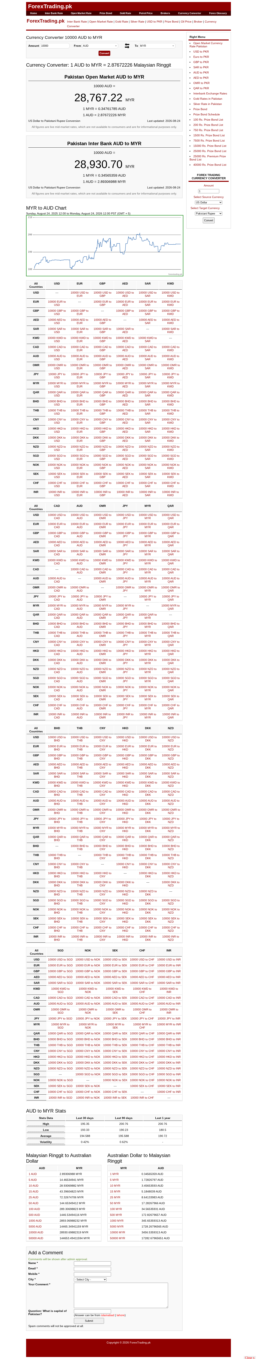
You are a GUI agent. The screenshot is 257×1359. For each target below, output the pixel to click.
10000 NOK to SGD (60, 1080)
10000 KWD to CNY (102, 784)
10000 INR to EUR (79, 493)
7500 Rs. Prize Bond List (209, 140)
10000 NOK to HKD (125, 911)
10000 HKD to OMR (102, 652)
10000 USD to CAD (57, 516)
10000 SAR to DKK (148, 775)
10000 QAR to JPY (125, 616)
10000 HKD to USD (57, 430)
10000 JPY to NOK (88, 1018)
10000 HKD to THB (80, 874)
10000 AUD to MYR (148, 580)
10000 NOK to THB (80, 911)
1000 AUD (35, 1220)
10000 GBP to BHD (57, 757)
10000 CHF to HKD (125, 929)
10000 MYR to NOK (88, 1026)
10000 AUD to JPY (125, 580)
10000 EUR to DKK (148, 748)
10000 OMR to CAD (57, 589)
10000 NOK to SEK (115, 1080)
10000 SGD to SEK (115, 1074)
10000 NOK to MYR (148, 688)
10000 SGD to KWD (170, 457)
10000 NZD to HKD (125, 893)
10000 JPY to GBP (102, 376)
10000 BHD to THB (80, 847)
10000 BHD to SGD (60, 1039)
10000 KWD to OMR (102, 562)
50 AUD (33, 1203)
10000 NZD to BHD (57, 893)
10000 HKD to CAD (57, 652)
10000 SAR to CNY (102, 775)
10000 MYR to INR (169, 1024)
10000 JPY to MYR (147, 598)
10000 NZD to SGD (60, 1068)
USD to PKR (154, 21)
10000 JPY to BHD (56, 820)
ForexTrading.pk (50, 6)
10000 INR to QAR (170, 716)
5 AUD (33, 1179)
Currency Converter (189, 13)
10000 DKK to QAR (170, 661)
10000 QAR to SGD (60, 1033)
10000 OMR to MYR (147, 589)
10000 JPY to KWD (170, 376)
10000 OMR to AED (125, 366)
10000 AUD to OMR (102, 580)
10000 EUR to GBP (102, 303)
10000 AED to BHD (57, 766)
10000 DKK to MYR (148, 661)
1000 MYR (116, 1220)
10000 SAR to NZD (170, 775)
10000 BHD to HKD (125, 847)
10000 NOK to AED (125, 466)
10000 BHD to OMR (102, 625)
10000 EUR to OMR (102, 525)
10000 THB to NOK (88, 1045)
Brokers (165, 13)
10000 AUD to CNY (102, 802)
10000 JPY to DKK (147, 820)
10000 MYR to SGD (60, 1026)
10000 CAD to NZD (171, 793)
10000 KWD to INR (169, 990)
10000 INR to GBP (102, 493)
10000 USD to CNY (102, 739)
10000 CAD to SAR (148, 348)
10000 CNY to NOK (87, 1051)
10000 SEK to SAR (147, 475)
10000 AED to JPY (125, 543)
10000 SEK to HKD (125, 920)
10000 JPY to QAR (170, 598)
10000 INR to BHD (57, 938)
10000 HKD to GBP (102, 430)
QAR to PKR (201, 88)
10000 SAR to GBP (102, 330)
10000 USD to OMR (102, 516)
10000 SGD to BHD (57, 902)
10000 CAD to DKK (148, 793)
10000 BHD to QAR (170, 625)
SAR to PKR (201, 67)
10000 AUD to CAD (57, 580)
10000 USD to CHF (142, 959)
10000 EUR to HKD (125, 748)
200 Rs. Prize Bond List (208, 124)
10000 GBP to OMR (102, 534)
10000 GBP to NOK (87, 971)
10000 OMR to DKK (148, 811)
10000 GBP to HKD (125, 757)
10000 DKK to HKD (125, 884)
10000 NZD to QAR (170, 670)
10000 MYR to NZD (171, 829)
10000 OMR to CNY (102, 811)
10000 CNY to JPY (125, 643)
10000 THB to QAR (170, 634)
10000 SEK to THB (79, 920)
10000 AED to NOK (88, 977)
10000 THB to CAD (57, 634)
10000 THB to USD (57, 412)
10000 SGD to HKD (125, 902)
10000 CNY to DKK (148, 865)
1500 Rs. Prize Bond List (209, 135)
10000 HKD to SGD (60, 1056)
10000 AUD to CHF (142, 1003)
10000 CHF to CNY (102, 929)
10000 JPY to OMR (102, 598)
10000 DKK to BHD (57, 884)
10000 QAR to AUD (79, 616)
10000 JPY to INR (169, 1018)
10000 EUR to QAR (170, 525)
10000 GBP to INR (169, 971)
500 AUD (34, 1214)
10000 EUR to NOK (87, 965)
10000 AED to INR (169, 977)
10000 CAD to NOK (87, 997)
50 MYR (115, 1203)
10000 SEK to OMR (102, 698)
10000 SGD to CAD (57, 679)
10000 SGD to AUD (79, 679)
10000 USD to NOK (87, 959)
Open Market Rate (81, 13)
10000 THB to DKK (148, 856)
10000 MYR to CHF (142, 1026)
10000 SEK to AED (125, 475)
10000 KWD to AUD (79, 562)
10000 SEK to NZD (170, 920)
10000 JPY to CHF (142, 1018)
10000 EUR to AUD (80, 525)
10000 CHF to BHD (57, 929)
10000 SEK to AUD (79, 698)
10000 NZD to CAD (57, 670)
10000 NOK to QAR (171, 688)
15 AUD (33, 1191)
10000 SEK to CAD (57, 698)
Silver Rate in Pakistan (207, 104)
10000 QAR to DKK (148, 838)
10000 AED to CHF (142, 977)
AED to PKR (201, 77)
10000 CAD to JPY (125, 571)
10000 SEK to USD (57, 475)
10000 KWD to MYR (148, 562)
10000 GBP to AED (125, 312)
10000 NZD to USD (57, 448)
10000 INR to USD (56, 493)
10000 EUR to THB (80, 748)
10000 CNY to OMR (102, 643)
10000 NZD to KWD (170, 448)
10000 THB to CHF (142, 1045)
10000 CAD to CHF (142, 997)
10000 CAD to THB (80, 793)
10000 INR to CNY (102, 938)
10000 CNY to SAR (148, 421)
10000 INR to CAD (56, 716)
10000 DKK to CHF (142, 1062)
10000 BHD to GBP (102, 403)
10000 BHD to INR (169, 1039)
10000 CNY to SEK (115, 1051)
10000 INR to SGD (60, 1097)
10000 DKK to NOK (88, 1062)
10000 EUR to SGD (60, 965)
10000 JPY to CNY (102, 820)
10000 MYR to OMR (102, 607)
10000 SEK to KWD (170, 475)
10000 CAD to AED (125, 348)
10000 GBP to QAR (170, 534)
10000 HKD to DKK (148, 874)
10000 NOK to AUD (79, 688)
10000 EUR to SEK (115, 965)
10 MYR (115, 1185)
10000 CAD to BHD (57, 793)
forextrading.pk (175, 274)
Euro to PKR (201, 56)
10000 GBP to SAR (148, 312)
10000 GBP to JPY (125, 534)
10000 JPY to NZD (170, 820)
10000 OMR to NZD (170, 811)
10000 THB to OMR (102, 634)
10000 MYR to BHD (57, 829)
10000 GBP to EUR (80, 312)
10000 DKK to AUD (79, 661)
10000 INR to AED (125, 493)
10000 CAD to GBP (102, 348)
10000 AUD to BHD (57, 802)
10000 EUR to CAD (57, 525)
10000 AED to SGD (60, 977)
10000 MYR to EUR (79, 385)
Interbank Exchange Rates (210, 93)
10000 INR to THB (79, 938)
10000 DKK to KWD (170, 439)
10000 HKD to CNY (102, 874)
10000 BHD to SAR (148, 403)
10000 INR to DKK (148, 938)
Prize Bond (106, 13)
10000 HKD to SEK (115, 1056)
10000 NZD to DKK (148, 893)
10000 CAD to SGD (60, 997)
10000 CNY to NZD (171, 865)
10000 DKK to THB (80, 884)
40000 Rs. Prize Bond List (209, 164)
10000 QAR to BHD (57, 838)
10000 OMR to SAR (147, 366)
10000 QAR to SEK (115, 1033)
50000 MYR (117, 1238)
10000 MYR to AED (125, 385)
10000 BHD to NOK (87, 1039)
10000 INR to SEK (115, 1097)
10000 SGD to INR (169, 1074)
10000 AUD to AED (125, 357)
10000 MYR (117, 1232)
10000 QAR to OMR (102, 616)
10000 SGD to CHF (142, 1074)
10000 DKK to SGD (60, 1062)
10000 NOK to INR (169, 1080)
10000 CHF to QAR (170, 707)
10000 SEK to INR (169, 1086)
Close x (250, 1357)
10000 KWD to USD (57, 339)
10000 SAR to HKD (125, 775)
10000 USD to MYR (148, 516)
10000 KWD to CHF (142, 990)
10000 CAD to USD (57, 348)
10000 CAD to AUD (80, 571)
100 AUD (34, 1209)
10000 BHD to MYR (148, 625)
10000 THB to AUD (79, 634)
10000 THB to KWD (170, 412)
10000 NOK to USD (57, 466)
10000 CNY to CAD (57, 643)
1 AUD (33, 1174)
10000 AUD (36, 1232)
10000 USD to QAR (170, 516)
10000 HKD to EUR (80, 430)
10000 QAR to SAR (148, 394)
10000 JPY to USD (56, 376)
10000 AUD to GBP (102, 357)
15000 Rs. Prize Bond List (209, 145)
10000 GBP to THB (80, 757)
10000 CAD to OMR (102, 571)
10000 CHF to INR (169, 1091)
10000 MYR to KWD (170, 385)
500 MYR (116, 1214)
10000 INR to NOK (88, 1097)
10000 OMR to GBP (102, 366)
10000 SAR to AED (125, 330)
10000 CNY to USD (57, 421)
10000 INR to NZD (170, 938)
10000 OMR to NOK (88, 1011)
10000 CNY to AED (125, 421)
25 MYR (115, 1197)
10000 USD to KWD (170, 294)
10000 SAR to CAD (57, 553)
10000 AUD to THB (80, 802)
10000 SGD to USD (57, 457)
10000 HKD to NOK (87, 1056)
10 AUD (33, 1185)
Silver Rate (137, 21)
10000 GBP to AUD (80, 534)
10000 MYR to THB (79, 829)
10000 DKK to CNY (102, 884)
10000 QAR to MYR (148, 616)
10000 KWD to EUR (79, 339)
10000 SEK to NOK (88, 1086)
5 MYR (114, 1179)
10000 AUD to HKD (125, 802)
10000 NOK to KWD (170, 466)
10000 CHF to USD (57, 484)
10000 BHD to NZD (171, 847)
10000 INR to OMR (102, 716)
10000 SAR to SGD (60, 982)
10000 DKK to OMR (102, 661)
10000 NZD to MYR (148, 670)
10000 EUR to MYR (148, 525)
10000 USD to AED (125, 294)
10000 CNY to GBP (102, 421)
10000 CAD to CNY (102, 793)
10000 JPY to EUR (79, 376)
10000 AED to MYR (147, 543)
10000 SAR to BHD (57, 775)
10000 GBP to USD (57, 312)
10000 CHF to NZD (171, 929)
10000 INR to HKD (125, 938)
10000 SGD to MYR (148, 679)
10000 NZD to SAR (148, 448)
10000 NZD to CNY (102, 893)
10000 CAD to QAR (170, 571)
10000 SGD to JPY (125, 679)
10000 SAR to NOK (88, 982)
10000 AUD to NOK (88, 1003)
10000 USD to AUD (80, 516)
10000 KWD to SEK (115, 990)
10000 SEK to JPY (125, 698)
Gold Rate (125, 13)
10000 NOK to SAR (148, 466)
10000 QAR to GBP (102, 394)
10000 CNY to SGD (60, 1051)
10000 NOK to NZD (171, 911)
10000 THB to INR (169, 1045)
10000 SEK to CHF (142, 1086)
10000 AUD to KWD (170, 357)
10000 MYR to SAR (148, 385)
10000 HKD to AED (125, 430)
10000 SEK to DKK (148, 920)
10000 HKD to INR (169, 1056)
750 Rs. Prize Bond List (208, 130)
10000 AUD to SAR (147, 357)
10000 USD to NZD (171, 739)
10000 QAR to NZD (171, 838)
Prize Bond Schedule (206, 114)
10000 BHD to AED (125, 403)
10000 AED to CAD (57, 543)
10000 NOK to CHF (142, 1080)
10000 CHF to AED (125, 484)
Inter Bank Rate (54, 13)
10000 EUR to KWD (170, 303)
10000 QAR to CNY (102, 838)
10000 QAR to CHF (142, 1033)
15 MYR (115, 1191)
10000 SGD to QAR (171, 679)
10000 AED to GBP (102, 321)
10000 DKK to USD (57, 439)
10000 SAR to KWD (170, 330)
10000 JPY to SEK (115, 1018)
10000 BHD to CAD (57, 625)
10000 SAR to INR (169, 982)
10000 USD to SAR (148, 294)
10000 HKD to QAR (170, 652)
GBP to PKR (201, 62)
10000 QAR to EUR (80, 394)
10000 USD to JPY (125, 516)
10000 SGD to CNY (102, 902)
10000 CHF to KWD (170, 484)
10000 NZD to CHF (142, 1068)
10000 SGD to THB (80, 902)
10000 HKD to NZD (171, 874)
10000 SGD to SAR (148, 457)
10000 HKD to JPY (125, 652)
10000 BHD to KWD (170, 403)
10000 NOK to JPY (125, 688)
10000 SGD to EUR (80, 457)
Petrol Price (146, 13)
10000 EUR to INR (169, 965)
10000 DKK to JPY (125, 661)
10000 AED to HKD (125, 766)
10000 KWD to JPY (125, 562)
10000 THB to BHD (57, 856)
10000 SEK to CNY (102, 920)
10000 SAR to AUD (79, 553)
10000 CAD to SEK (115, 997)
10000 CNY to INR (169, 1051)
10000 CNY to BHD (57, 865)
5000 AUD (35, 1226)
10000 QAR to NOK (87, 1033)
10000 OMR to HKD (125, 811)
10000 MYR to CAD (57, 607)
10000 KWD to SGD (60, 990)
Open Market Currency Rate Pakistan (206, 44)
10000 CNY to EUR (80, 421)
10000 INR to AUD (79, 716)
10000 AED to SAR (147, 321)
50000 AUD (36, 1238)
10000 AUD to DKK (148, 802)
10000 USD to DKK (148, 739)
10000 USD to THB (80, 739)
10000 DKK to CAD (57, 661)
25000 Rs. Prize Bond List (209, 151)
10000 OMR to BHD (57, 811)
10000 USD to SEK (115, 959)
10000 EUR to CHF (142, 965)
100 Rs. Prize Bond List (208, 119)
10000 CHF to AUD (80, 707)
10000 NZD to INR (169, 1068)
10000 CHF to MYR (148, 707)
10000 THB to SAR (147, 412)
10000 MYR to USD (57, 385)
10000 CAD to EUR (80, 348)
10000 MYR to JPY (125, 607)
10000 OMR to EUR (79, 366)
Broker (198, 21)
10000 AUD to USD (57, 357)
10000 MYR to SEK (115, 1026)
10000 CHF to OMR (102, 707)
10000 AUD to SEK (115, 1003)
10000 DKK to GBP (102, 439)
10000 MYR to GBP (102, 385)
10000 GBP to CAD (57, 534)
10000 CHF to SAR (148, 484)
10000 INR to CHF (142, 1097)
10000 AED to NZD (170, 766)
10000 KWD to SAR (147, 339)
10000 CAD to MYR (148, 571)
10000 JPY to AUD (79, 598)
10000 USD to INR (169, 959)
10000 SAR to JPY (125, 553)
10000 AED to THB (79, 766)
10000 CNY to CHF (142, 1051)
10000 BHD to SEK (115, 1039)
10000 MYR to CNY (102, 829)
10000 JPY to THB (79, 820)
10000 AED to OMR (102, 543)
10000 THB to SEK (115, 1045)
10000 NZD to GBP (102, 448)
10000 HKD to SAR (148, 430)
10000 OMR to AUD (79, 589)
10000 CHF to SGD (60, 1091)
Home (33, 13)
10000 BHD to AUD (80, 625)
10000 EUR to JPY (125, 525)
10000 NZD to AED (125, 448)
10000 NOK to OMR (102, 688)
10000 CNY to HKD (125, 865)
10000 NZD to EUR (80, 448)
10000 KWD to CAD (57, 562)
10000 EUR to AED (125, 303)
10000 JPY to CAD (56, 598)
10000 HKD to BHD (57, 874)
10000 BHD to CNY (102, 847)
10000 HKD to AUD (80, 652)
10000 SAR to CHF (142, 982)
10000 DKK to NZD (170, 884)
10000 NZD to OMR (102, 670)
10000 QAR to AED (125, 394)
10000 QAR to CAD (57, 616)
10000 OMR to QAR (170, 589)
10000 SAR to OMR (102, 553)
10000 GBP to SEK (115, 971)
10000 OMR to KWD (170, 366)
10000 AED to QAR (170, 543)
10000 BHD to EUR (80, 403)
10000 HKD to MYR (148, 652)
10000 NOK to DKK (148, 911)
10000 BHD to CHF (142, 1039)
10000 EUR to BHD (57, 748)
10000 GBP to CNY (102, 757)
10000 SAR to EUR (80, 330)
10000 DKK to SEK (115, 1062)
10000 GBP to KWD (170, 312)
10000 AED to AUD (79, 543)
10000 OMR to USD (57, 366)
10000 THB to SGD (60, 1045)
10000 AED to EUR (79, 321)
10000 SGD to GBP (102, 457)
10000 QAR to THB (80, 838)
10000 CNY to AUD (80, 643)
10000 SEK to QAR (170, 698)
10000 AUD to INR (169, 1003)
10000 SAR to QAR (170, 553)
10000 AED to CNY (102, 766)
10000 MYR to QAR (170, 607)
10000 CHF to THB (80, 929)
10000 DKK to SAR (147, 439)
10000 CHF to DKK (148, 929)
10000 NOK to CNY (102, 911)
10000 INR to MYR (147, 716)
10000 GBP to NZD (171, 757)
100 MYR (116, 1209)
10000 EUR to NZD (171, 748)
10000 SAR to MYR (148, 553)
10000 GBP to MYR (148, 534)
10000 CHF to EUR (80, 484)
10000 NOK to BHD (57, 911)
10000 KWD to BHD (57, 784)
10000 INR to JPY (125, 716)
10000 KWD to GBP (102, 339)
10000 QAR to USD (57, 394)
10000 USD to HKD (125, 739)
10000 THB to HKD (125, 856)
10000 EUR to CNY (102, 748)
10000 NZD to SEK (115, 1068)
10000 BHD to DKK (148, 847)
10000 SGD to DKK (148, 902)
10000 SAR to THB (80, 775)
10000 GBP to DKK (148, 757)
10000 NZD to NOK (87, 1068)
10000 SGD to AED (125, 457)
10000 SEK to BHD (57, 920)
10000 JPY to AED (125, 376)
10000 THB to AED (125, 412)
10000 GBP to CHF (142, 971)
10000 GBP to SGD (60, 971)
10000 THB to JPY (125, 634)
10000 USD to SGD (60, 959)
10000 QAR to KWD (170, 394)
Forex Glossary (218, 13)
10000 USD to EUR (80, 294)
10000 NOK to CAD (57, 688)
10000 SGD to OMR (102, 679)
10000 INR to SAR (147, 493)
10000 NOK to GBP (102, 466)
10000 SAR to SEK (115, 982)
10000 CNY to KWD (170, 421)
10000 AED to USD (57, 321)
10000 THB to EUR (80, 412)
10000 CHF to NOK (87, 1091)
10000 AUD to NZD (170, 802)
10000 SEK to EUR (79, 475)
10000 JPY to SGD (60, 1018)
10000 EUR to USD (57, 303)
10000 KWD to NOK (88, 990)
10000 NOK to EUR (80, 466)
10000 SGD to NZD (171, 902)
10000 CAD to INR (169, 997)
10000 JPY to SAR (147, 376)
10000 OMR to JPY (125, 589)
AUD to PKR (201, 72)
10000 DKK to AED (125, 439)
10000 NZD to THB (80, 893)
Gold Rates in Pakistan (207, 98)
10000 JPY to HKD (125, 820)
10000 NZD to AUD (80, 670)
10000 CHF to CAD (57, 707)
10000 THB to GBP (102, 412)
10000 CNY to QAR (170, 643)
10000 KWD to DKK (148, 784)
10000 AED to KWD (170, 321)
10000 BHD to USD (57, 403)
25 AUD (33, 1197)
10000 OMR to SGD (60, 1011)
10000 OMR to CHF (142, 1011)
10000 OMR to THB (79, 811)
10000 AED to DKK (148, 766)
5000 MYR (116, 1226)
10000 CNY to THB (80, 865)
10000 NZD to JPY (125, 670)
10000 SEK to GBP (102, 475)
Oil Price (186, 21)
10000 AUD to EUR (80, 357)
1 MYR (114, 1174)
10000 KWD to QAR (170, 562)
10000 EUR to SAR (148, 303)
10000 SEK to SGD (60, 1086)
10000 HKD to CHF (142, 1056)
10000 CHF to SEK (115, 1091)
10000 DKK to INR (169, 1062)
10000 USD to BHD (57, 739)
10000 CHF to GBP (102, 484)
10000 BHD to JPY (125, 625)
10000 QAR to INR (169, 1033)
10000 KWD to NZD (170, 784)
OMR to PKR (201, 83)
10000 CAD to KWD (170, 348)
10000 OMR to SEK (115, 1011)
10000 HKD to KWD (170, 430)
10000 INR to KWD (170, 493)
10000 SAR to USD (57, 330)
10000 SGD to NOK (87, 1074)
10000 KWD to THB (79, 784)
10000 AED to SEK (115, 977)
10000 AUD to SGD (60, 1003)
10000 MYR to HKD (125, 829)
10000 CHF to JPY (125, 707)
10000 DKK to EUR (80, 439)
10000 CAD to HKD (125, 793)
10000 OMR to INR (169, 1011)
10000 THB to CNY (102, 856)
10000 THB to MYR (148, 634)
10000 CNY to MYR (148, 643)
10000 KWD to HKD (125, 784)
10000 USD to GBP (102, 294)
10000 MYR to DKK (148, 829)
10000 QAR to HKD (125, 838)
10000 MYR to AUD (79, 607)
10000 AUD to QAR (170, 580)
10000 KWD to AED (125, 339)
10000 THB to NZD (170, 856)
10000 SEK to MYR (147, 698)
